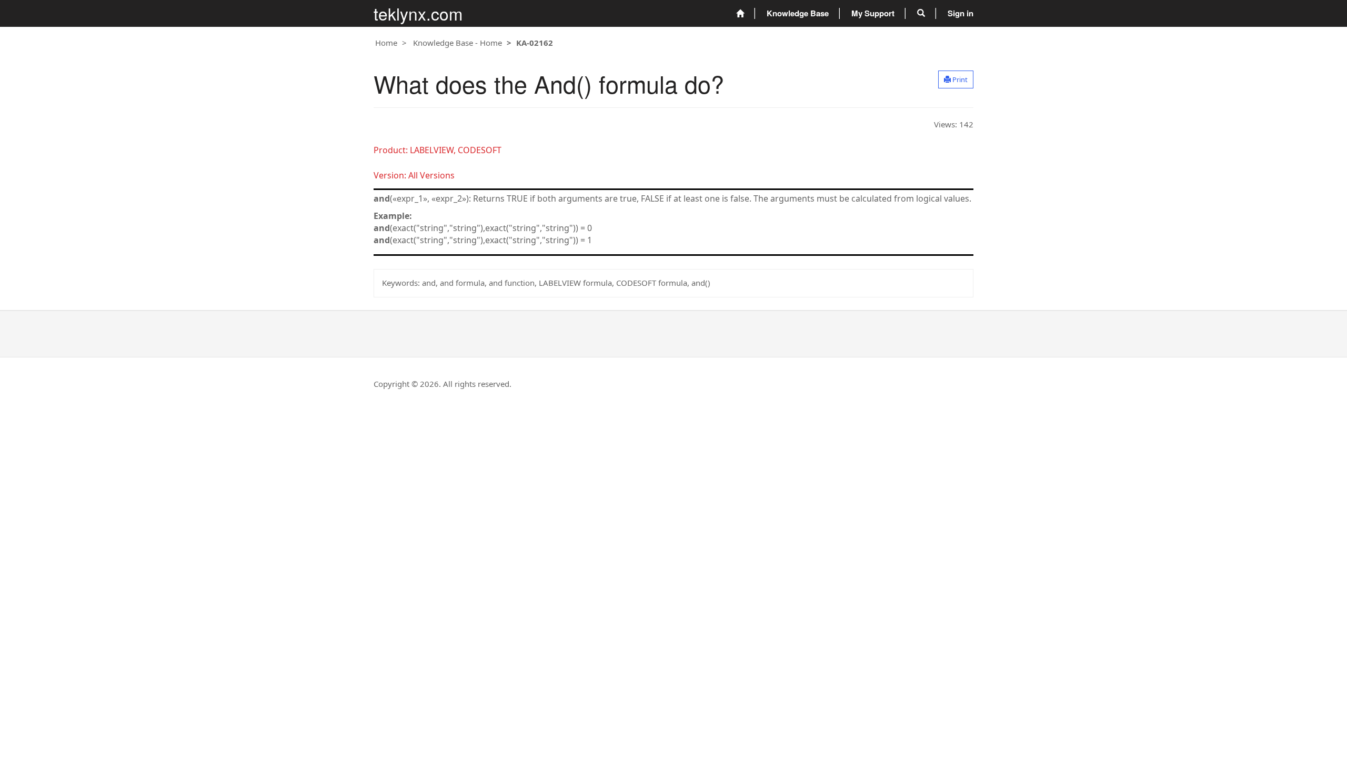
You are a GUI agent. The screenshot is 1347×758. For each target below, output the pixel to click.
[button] (921, 13)
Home (386, 42)
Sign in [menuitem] (960, 13)
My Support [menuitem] (872, 13)
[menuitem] (740, 13)
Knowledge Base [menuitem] (798, 13)
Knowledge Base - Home (457, 42)
